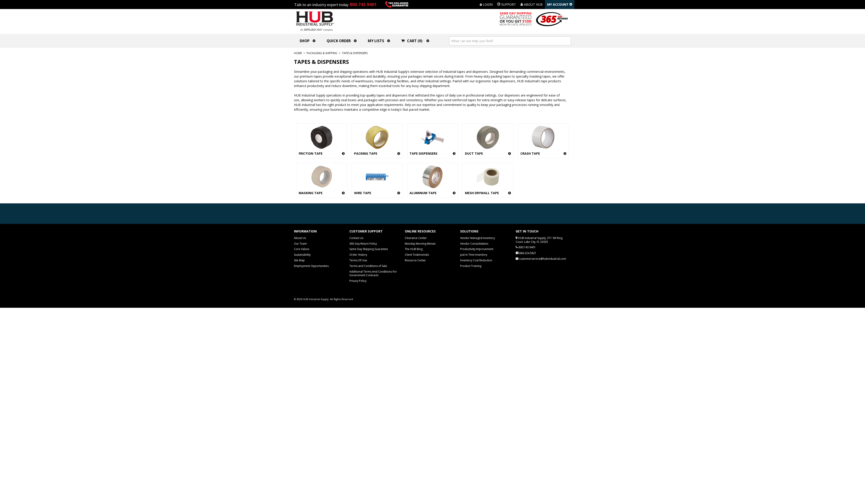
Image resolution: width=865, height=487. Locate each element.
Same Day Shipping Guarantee (368, 249)
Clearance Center (416, 238)
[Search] (566, 40)
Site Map (299, 260)
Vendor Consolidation (474, 244)
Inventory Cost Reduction (476, 260)
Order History (358, 255)
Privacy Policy (357, 281)
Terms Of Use (358, 260)
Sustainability (302, 255)
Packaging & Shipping (322, 53)
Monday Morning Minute (420, 244)
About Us (300, 238)
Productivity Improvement (476, 249)
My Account (558, 4)
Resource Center (415, 260)
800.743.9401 (363, 4)
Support (508, 4)
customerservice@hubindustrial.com (542, 259)
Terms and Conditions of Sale (368, 266)
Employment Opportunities (311, 266)
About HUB (533, 4)
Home (298, 53)
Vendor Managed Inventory (477, 238)
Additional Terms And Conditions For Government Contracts (373, 273)
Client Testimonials (417, 255)
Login (487, 4)
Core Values (301, 249)
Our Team (300, 244)
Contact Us (356, 238)
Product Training (470, 266)
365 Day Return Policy (363, 244)
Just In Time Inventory (473, 255)
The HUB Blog (414, 249)
